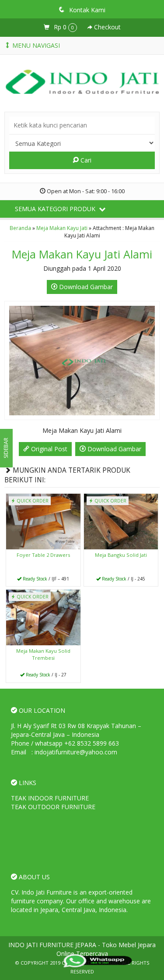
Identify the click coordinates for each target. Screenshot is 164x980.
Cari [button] (85, 160)
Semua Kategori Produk (56, 209)
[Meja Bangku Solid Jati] (121, 520)
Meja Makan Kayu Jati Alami (82, 254)
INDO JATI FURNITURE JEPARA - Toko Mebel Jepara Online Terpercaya (82, 949)
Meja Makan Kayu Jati (61, 227)
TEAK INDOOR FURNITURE (50, 798)
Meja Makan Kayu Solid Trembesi (43, 654)
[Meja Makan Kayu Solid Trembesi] (43, 617)
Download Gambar (85, 287)
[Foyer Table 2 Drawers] (43, 520)
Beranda (20, 227)
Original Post (48, 449)
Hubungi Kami (46, 579)
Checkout (106, 27)
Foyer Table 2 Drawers (43, 555)
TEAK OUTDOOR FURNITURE (53, 807)
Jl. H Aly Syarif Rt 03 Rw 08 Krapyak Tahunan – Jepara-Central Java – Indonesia (76, 730)
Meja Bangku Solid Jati (121, 555)
